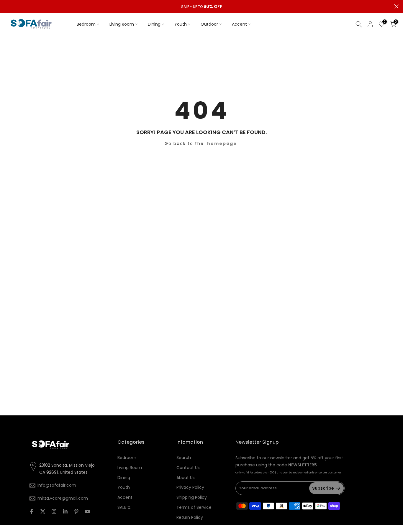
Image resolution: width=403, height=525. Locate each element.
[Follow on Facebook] (31, 511)
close (6, 6)
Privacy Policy (190, 487)
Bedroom (86, 24)
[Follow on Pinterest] (76, 511)
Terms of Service (194, 507)
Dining (154, 24)
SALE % (124, 507)
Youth (180, 24)
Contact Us (188, 467)
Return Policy (189, 517)
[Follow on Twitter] (42, 511)
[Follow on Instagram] (54, 511)
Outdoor (209, 24)
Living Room (121, 24)
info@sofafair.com (56, 485)
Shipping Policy (191, 497)
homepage (222, 143)
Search (183, 457)
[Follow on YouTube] (87, 511)
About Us (185, 478)
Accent (239, 24)
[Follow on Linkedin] (65, 511)
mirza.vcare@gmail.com (62, 498)
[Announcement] (201, 6)
